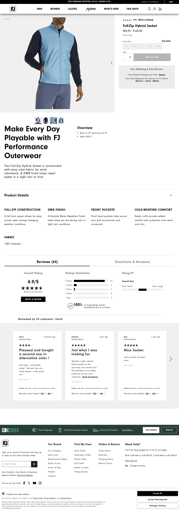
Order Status (105, 451)
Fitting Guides (81, 472)
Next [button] (112, 63)
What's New (111, 8)
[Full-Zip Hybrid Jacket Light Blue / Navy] (57, 63)
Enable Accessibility (150, 2)
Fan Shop (133, 8)
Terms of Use (38, 498)
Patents (51, 472)
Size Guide (166, 41)
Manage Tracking (158, 506)
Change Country (137, 466)
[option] (57, 63)
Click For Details (25, 475)
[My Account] (154, 9)
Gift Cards (79, 463)
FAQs (164, 450)
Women (55, 8)
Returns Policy (105, 463)
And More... (128, 430)
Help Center (140, 450)
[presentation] (47, 262)
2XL (158, 46)
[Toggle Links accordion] (57, 444)
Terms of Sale (54, 467)
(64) (135, 20)
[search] (149, 9)
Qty (124, 52)
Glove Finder (80, 459)
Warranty (103, 455)
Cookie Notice (65, 498)
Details (162, 75)
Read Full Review (90, 377)
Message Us (131, 461)
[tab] (160, 9)
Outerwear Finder (82, 455)
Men (39, 8)
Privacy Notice (49, 498)
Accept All (157, 493)
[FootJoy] (13, 9)
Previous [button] (3, 63)
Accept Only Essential (157, 499)
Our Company (54, 451)
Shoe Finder (80, 451)
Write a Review (145, 20)
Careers (52, 476)
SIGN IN (169, 430)
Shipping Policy (106, 459)
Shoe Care (53, 455)
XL (150, 46)
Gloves (72, 8)
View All (59, 319)
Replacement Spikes (57, 459)
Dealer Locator (81, 467)
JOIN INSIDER (151, 430)
